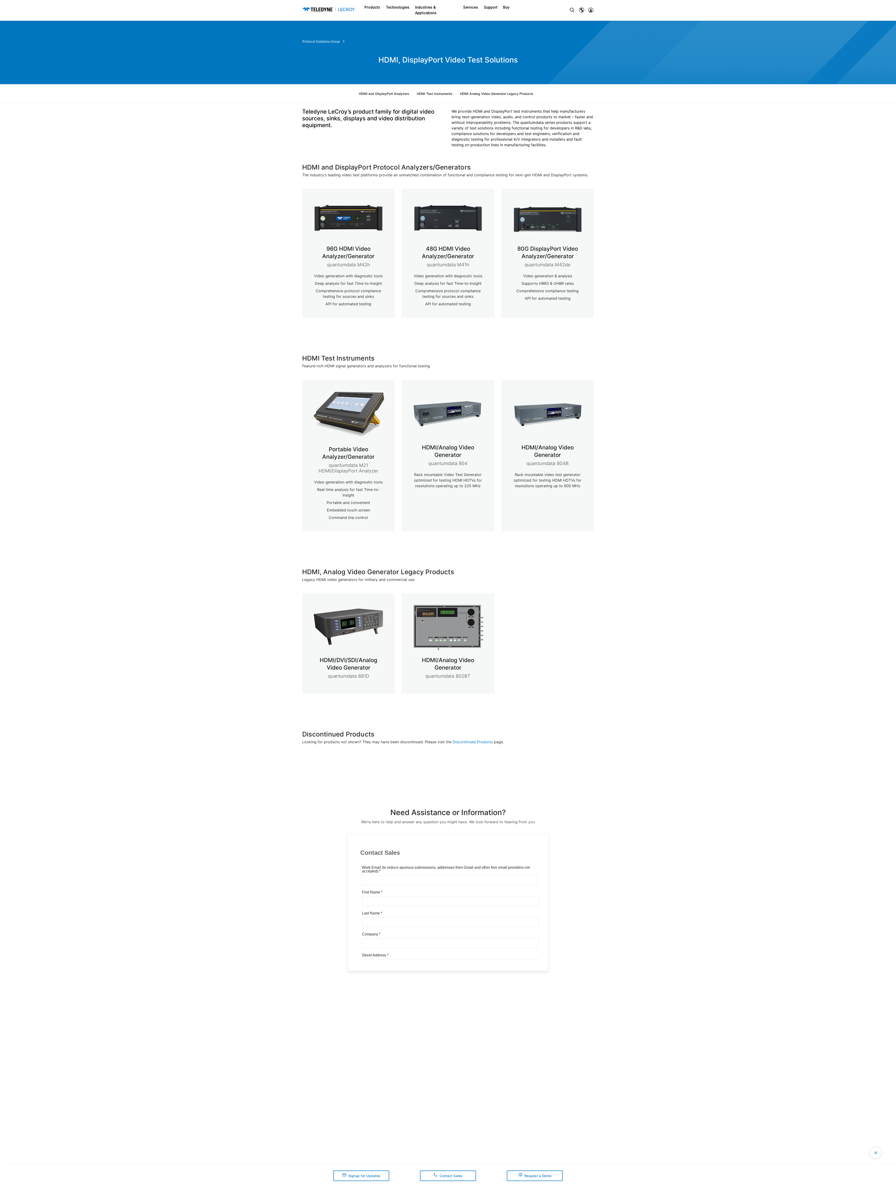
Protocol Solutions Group (321, 41)
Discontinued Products (473, 742)
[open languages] (581, 10)
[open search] (572, 10)
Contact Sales (451, 1176)
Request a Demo (538, 1176)
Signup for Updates (364, 1176)
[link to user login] (591, 10)
